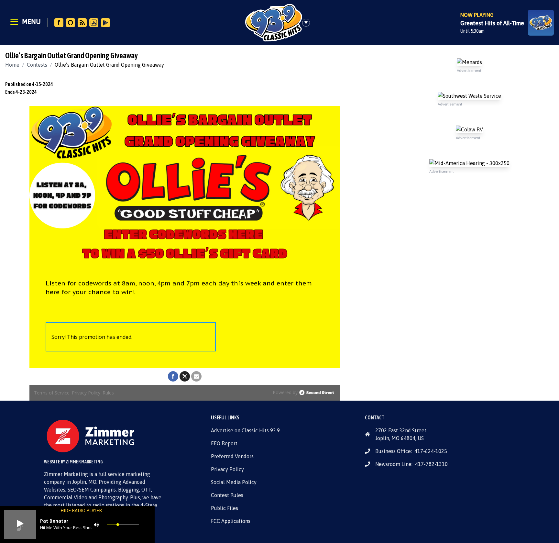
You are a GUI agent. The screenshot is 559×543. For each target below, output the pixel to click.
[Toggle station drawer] (308, 23)
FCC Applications (230, 521)
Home (12, 65)
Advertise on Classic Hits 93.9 (245, 430)
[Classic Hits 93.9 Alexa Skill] (70, 22)
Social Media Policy (234, 482)
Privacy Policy (227, 469)
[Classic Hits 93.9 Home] (273, 22)
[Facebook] (59, 22)
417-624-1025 (430, 451)
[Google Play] (105, 22)
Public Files (224, 508)
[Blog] (82, 22)
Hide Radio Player (81, 510)
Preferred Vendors (232, 456)
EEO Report (224, 443)
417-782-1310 (431, 464)
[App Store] (94, 22)
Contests (37, 65)
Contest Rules (227, 495)
